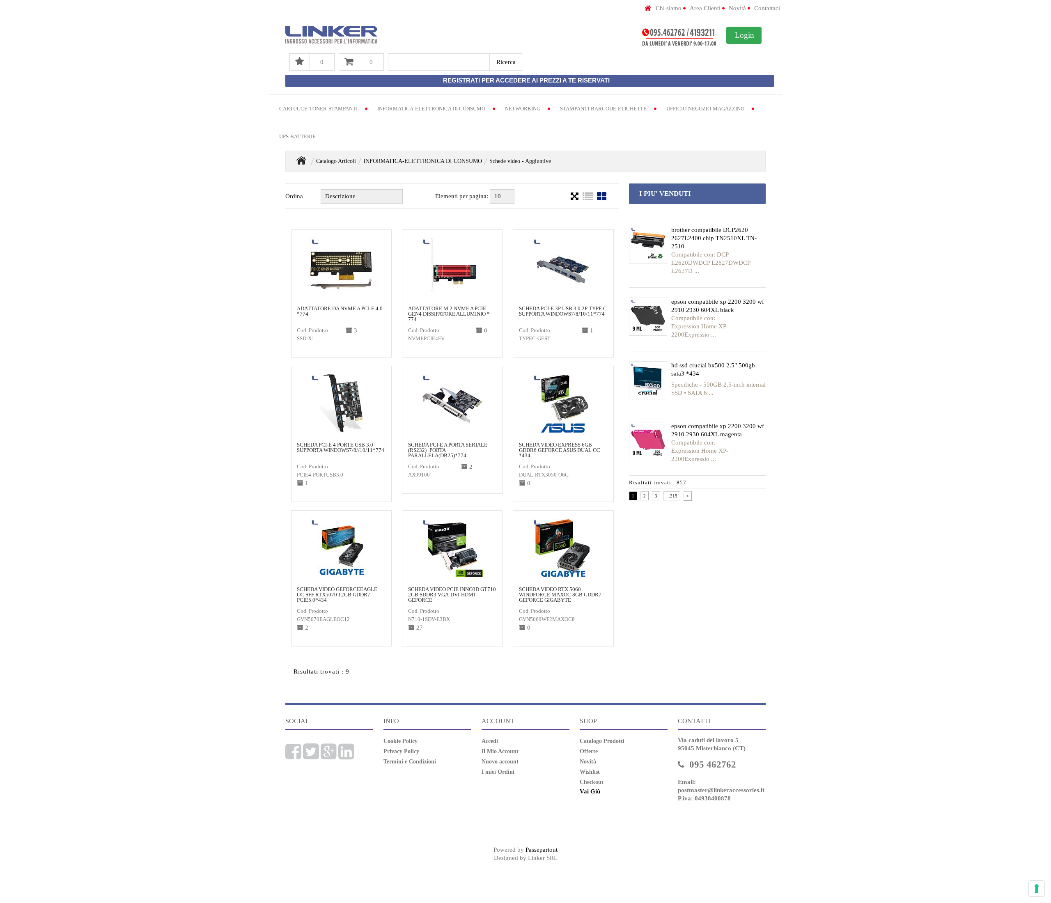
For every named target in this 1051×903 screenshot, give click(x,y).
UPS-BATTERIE (297, 136)
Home (301, 160)
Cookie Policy (400, 741)
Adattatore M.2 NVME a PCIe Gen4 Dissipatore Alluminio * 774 (449, 313)
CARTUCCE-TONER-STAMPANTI (318, 108)
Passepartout (542, 849)
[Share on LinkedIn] (346, 756)
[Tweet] (311, 756)
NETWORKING (522, 108)
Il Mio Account (500, 751)
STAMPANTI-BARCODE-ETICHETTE (603, 108)
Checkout (592, 782)
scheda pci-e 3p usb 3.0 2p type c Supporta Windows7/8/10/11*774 (563, 311)
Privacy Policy (401, 751)
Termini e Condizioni (409, 762)
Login (744, 35)
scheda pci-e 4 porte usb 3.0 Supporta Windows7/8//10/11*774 (340, 447)
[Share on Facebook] (293, 756)
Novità (737, 8)
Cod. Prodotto (312, 330)
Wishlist (590, 772)
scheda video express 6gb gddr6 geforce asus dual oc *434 (559, 450)
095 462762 (712, 764)
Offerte (589, 751)
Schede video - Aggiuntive (520, 161)
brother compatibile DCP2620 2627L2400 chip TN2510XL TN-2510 (714, 238)
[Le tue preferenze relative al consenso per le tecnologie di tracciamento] (1036, 888)
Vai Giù (590, 791)
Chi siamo (669, 8)
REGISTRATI (461, 80)
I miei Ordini (498, 772)
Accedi (490, 741)
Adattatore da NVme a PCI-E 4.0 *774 (340, 311)
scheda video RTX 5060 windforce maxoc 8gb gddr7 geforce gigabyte (560, 594)
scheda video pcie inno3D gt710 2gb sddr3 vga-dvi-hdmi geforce (452, 594)
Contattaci (767, 8)
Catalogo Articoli (336, 161)
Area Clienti (705, 8)
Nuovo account (500, 762)
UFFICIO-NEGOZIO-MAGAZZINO (705, 108)
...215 (671, 495)
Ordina (294, 196)
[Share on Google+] (329, 756)
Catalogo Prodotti (602, 741)
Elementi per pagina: (461, 196)
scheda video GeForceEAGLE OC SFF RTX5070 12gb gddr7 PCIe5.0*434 (337, 594)
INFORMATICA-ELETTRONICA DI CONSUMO (431, 108)
